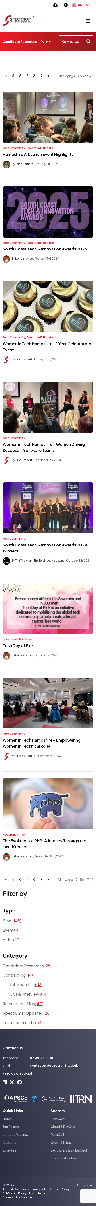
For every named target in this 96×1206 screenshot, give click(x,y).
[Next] (48, 75)
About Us (9, 1142)
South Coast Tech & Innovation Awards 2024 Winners (45, 547)
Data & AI (57, 1134)
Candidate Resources (20, 41)
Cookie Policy (59, 1189)
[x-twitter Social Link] (12, 1082)
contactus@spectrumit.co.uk (54, 1065)
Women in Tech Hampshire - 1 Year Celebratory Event (47, 346)
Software (58, 1119)
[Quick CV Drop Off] (55, 4)
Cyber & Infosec (62, 1142)
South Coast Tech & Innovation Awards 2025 (45, 248)
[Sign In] (66, 4)
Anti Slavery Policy (14, 1193)
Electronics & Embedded (69, 1150)
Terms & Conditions (16, 1189)
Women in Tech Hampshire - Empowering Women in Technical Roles (42, 743)
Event (10, 930)
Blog (12, 920)
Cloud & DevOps (63, 1127)
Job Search (11, 1127)
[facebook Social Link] (19, 1082)
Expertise (9, 1150)
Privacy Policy (40, 1189)
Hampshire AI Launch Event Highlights (38, 154)
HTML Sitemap (37, 1193)
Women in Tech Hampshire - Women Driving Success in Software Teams (44, 447)
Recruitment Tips (14, 834)
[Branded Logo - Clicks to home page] (18, 21)
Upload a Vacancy (16, 1134)
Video (11, 939)
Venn (90, 1185)
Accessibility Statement (19, 1197)
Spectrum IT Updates (41, 148)
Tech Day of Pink (18, 645)
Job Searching (26, 984)
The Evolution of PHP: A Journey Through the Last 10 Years (44, 843)
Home (7, 1119)
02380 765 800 (41, 1058)
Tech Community (14, 148)
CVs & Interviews (29, 994)
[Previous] (6, 75)
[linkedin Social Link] (5, 1082)
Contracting (18, 975)
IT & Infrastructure (64, 1158)
